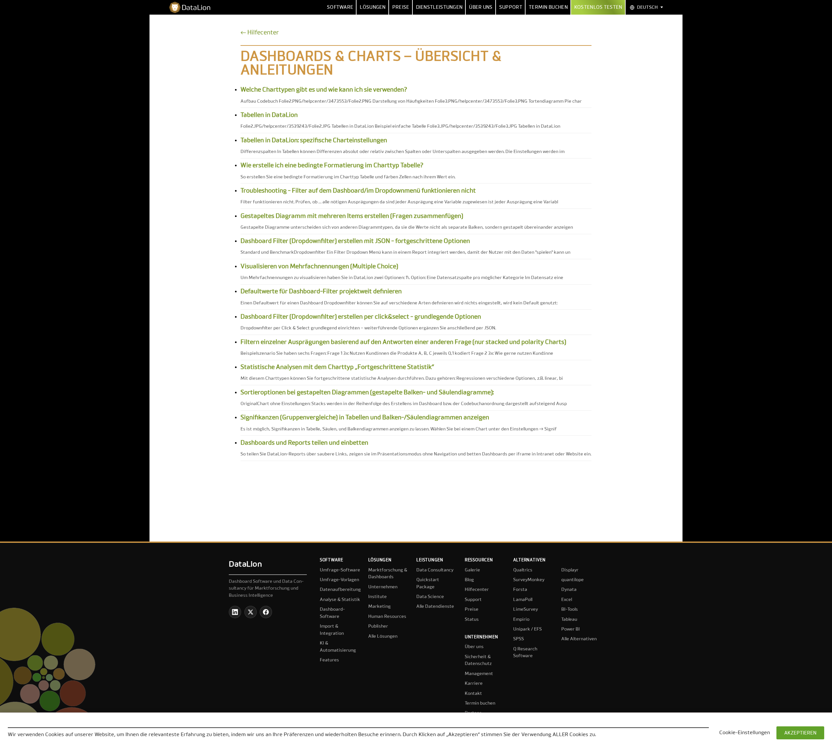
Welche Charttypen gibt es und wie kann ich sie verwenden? (323, 90)
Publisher (378, 626)
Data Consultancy (434, 570)
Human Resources (387, 616)
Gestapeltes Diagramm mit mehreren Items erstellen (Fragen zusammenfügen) (351, 216)
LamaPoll (522, 599)
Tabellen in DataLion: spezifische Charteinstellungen (313, 140)
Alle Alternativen (579, 639)
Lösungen (372, 7)
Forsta (520, 589)
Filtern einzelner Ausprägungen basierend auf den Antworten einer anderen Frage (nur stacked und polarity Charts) (403, 342)
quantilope (572, 580)
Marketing (379, 606)
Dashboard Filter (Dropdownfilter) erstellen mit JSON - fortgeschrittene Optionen (355, 241)
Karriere (474, 683)
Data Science (430, 596)
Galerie (472, 570)
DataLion (245, 564)
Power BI (570, 629)
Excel (566, 599)
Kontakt (473, 693)
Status (472, 619)
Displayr (569, 570)
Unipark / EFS (527, 629)
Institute (377, 596)
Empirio (521, 619)
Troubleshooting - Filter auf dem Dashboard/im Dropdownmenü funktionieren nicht (358, 191)
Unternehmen (382, 587)
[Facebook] (266, 612)
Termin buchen (548, 7)
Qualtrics (522, 570)
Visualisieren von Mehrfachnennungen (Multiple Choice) (319, 266)
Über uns (480, 7)
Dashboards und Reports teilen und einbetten (304, 443)
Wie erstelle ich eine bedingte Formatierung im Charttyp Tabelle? (331, 165)
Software (340, 7)
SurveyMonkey (528, 580)
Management (479, 673)
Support (510, 7)
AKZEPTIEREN (800, 733)
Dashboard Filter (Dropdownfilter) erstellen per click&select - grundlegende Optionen (360, 317)
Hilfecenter (477, 589)
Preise (401, 7)
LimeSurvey (525, 609)
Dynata (569, 589)
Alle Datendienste (435, 606)
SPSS (518, 639)
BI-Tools (569, 609)
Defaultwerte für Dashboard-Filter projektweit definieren (321, 291)
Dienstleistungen (439, 7)
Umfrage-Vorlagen (339, 580)
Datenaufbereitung (340, 589)
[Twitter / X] (250, 612)
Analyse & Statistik (340, 599)
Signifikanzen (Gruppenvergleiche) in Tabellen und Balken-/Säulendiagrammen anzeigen (364, 418)
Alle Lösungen (382, 636)
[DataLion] (192, 7)
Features (329, 660)
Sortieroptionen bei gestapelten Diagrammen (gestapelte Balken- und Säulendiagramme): (367, 392)
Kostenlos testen (598, 7)
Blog (469, 580)
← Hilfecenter (259, 33)
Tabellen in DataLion (269, 115)
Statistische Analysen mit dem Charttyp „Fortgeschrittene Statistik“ (337, 367)
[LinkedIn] (235, 612)
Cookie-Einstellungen (744, 732)
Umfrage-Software (340, 570)
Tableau (569, 619)
